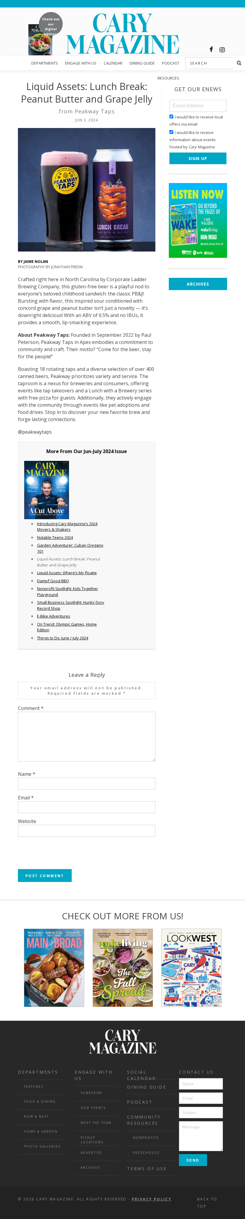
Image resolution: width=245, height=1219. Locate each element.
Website (27, 821)
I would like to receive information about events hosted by (192, 140)
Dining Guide (142, 63)
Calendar (113, 63)
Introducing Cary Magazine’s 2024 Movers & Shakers (67, 526)
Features (33, 1086)
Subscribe (91, 1093)
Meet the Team (96, 1123)
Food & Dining (40, 1101)
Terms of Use (147, 1168)
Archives (198, 284)
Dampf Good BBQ (53, 580)
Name (26, 774)
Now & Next (36, 1116)
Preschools (146, 1153)
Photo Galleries (42, 1146)
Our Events (93, 1108)
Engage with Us (81, 63)
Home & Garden (41, 1131)
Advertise (91, 1153)
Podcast (170, 63)
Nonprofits (146, 1138)
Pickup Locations (92, 1140)
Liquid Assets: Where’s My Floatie (67, 572)
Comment (31, 708)
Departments (44, 63)
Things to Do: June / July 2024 (62, 638)
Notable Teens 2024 (55, 537)
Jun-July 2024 (99, 451)
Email (26, 797)
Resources (168, 78)
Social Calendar (141, 1074)
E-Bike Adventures (53, 616)
